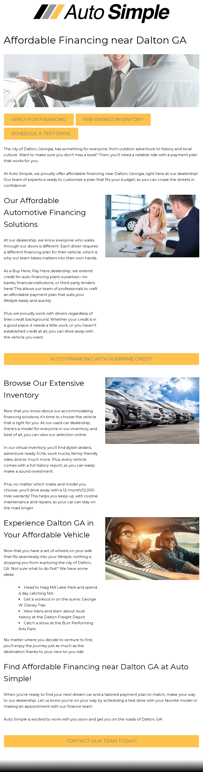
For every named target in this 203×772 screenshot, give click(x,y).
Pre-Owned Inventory (113, 119)
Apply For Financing (38, 119)
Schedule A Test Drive (41, 133)
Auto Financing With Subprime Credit (101, 359)
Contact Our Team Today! (101, 741)
